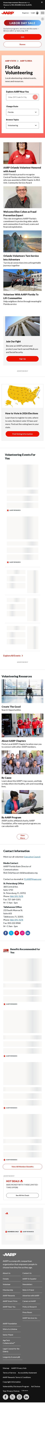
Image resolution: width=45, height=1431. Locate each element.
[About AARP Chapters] (22, 725)
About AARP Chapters (14, 740)
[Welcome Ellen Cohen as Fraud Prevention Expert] (22, 197)
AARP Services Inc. (29, 1318)
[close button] (42, 19)
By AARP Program (11, 817)
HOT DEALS (13, 1181)
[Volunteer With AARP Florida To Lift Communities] (22, 280)
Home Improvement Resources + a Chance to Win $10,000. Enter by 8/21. (17, 3)
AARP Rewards (9, 1295)
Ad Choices (35, 1386)
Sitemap (6, 1368)
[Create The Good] (22, 691)
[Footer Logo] (22, 1254)
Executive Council (32, 856)
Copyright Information (12, 1382)
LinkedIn (28, 933)
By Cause (6, 777)
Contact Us (27, 1273)
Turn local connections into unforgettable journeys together (22, 264)
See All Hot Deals (22, 1195)
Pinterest (16, 933)
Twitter (11, 933)
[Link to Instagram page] (19, 1397)
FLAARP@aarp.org (32, 879)
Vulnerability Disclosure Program (16, 1386)
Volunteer (6, 1284)
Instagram (22, 933)
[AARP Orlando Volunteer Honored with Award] (22, 153)
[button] (42, 13)
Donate (6, 1279)
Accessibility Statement (27, 1373)
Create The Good (11, 706)
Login (33, 13)
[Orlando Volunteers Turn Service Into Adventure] (22, 241)
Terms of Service (9, 1373)
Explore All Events (12, 655)
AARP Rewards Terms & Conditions (17, 1377)
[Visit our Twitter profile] (12, 1397)
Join (22, 37)
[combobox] (22, 97)
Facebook (5, 933)
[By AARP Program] (22, 802)
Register (25, 13)
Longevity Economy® (11, 1357)
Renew (22, 44)
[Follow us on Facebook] (5, 1397)
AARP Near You (9, 1307)
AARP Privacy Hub (18, 1368)
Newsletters (27, 1284)
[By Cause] (22, 762)
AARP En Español (29, 1279)
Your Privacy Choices (11, 1391)
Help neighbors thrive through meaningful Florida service (22, 302)
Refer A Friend (28, 1290)
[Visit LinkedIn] (26, 1397)
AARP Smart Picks (10, 1301)
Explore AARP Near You (17, 91)
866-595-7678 (16, 896)
